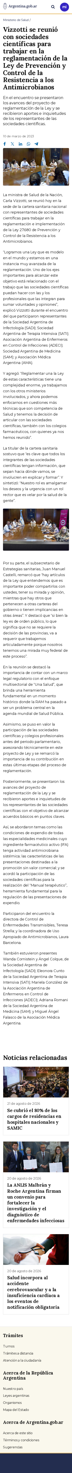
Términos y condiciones (21, 1440)
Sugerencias (12, 1447)
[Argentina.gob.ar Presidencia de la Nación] (20, 6)
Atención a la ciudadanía (22, 1360)
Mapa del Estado (16, 1410)
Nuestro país (13, 1389)
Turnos (8, 1346)
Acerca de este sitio (18, 1433)
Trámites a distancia (18, 1353)
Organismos (12, 1403)
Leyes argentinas (16, 1396)
